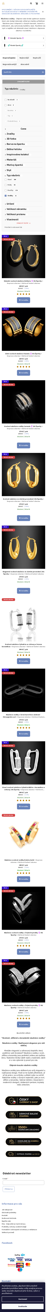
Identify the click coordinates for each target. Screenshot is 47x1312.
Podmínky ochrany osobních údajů (14, 1227)
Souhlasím (22, 1306)
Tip (10, 116)
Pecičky (13, 190)
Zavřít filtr (8, 72)
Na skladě (12, 100)
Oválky (22, 90)
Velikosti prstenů (8, 1232)
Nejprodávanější (10, 64)
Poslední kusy (14, 121)
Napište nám (6, 1221)
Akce (11, 105)
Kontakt (5, 1215)
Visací (12, 179)
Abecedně (25, 64)
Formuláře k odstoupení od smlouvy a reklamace (19, 1230)
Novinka (12, 110)
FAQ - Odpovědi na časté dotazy (13, 1224)
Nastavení (22, 1299)
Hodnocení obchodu (9, 1218)
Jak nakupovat (7, 1210)
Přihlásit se (9, 1189)
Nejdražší (37, 58)
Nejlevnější (24, 58)
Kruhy (11, 185)
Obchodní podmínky (9, 1212)
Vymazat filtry (22, 223)
